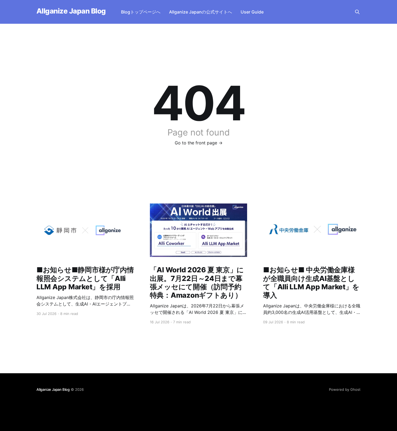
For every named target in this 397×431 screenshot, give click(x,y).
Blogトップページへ (140, 12)
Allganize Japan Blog (71, 11)
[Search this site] (357, 12)
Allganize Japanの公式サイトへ (200, 12)
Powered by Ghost (345, 389)
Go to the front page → (199, 142)
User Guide (252, 12)
